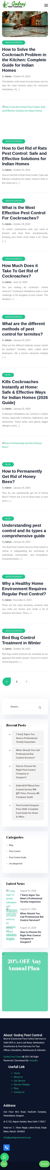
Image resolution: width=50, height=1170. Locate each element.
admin (8, 76)
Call (4, 1164)
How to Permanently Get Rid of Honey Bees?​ (22, 476)
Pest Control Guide (17, 857)
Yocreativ (33, 1060)
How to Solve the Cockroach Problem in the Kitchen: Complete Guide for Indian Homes (24, 60)
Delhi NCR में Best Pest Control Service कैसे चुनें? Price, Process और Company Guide (27, 791)
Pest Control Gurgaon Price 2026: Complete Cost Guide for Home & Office (27, 811)
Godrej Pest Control (12, 1056)
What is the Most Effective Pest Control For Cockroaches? (23, 212)
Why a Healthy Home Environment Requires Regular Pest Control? (24, 588)
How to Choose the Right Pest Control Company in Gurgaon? (26, 772)
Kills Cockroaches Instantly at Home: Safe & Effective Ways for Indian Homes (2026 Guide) (25, 392)
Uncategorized (13, 42)
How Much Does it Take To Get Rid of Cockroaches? (20, 270)
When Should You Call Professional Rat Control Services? (28, 754)
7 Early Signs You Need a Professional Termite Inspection (26, 738)
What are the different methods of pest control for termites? (23, 328)
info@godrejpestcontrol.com (17, 1137)
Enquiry (44, 1164)
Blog (8, 375)
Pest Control (14, 851)
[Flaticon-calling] (6, 1147)
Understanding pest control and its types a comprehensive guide (24, 530)
